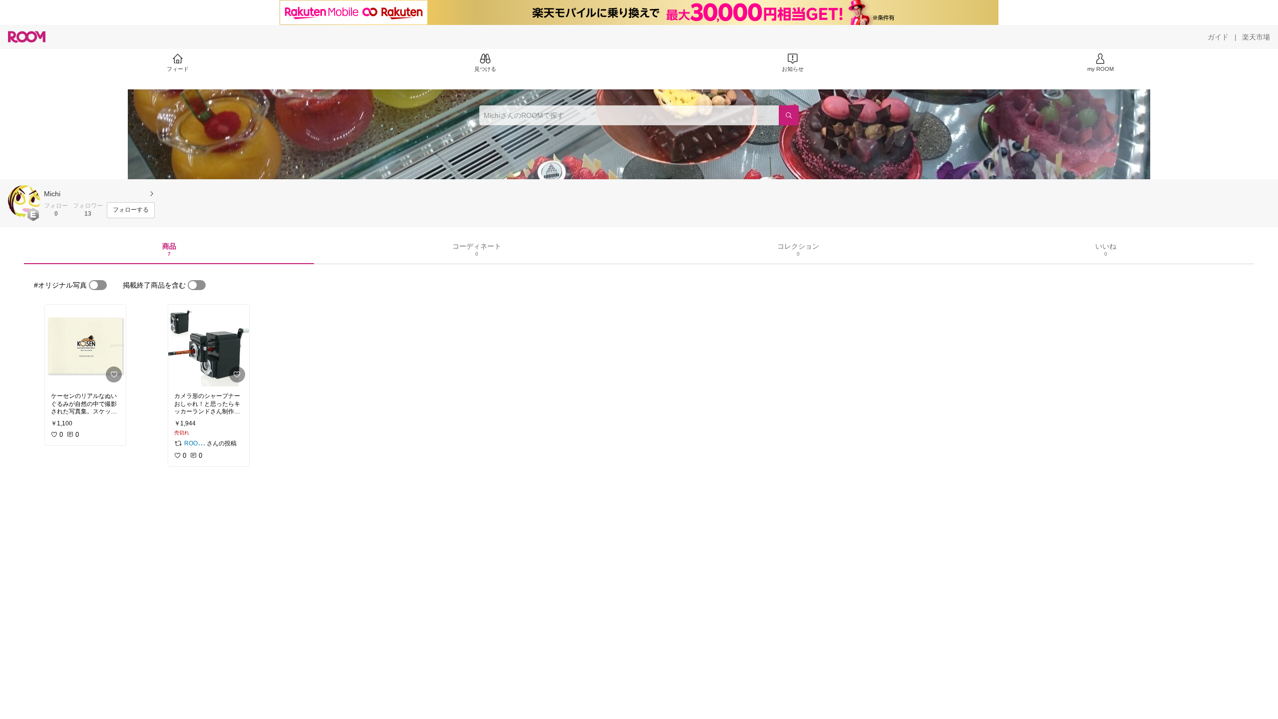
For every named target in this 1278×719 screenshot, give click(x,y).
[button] (24, 201)
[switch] (98, 285)
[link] (85, 345)
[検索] (789, 115)
